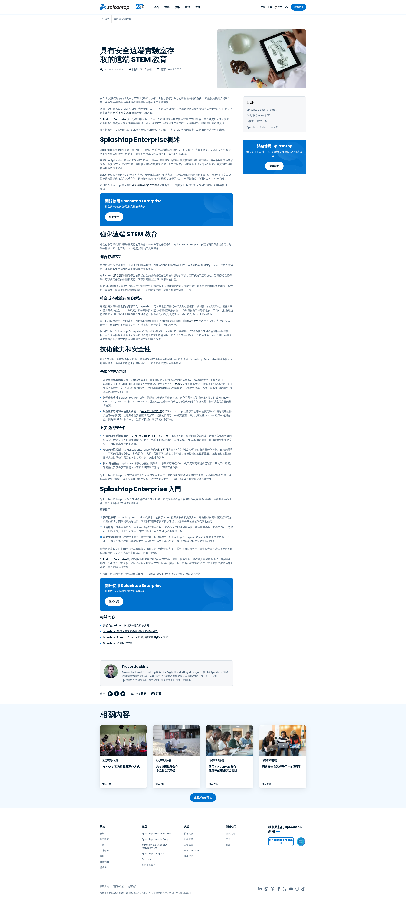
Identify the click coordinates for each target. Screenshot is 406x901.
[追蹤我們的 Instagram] (266, 889)
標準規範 (104, 886)
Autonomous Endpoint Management (154, 846)
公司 (197, 7)
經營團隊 (104, 839)
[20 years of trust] (139, 7)
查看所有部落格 (203, 797)
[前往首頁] (115, 7)
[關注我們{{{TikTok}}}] (303, 889)
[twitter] (122, 693)
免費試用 (298, 7)
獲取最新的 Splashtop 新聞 (285, 829)
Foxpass (146, 859)
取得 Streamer (192, 850)
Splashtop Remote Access (156, 833)
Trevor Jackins (114, 69)
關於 (102, 826)
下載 (270, 7)
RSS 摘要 (141, 693)
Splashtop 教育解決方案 (117, 643)
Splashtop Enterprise (113, 119)
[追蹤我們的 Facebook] (278, 889)
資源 (187, 7)
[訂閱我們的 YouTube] (291, 889)
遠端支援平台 (193, 321)
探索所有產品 (148, 864)
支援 (263, 7)
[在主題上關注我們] (272, 889)
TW (280, 7)
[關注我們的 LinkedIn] (260, 889)
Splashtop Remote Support (157, 839)
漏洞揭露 (188, 844)
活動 (102, 844)
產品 (156, 7)
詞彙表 (103, 867)
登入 (287, 7)
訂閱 (158, 693)
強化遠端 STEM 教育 (258, 115)
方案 (167, 7)
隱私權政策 (118, 886)
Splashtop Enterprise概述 (262, 110)
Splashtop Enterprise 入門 (263, 127)
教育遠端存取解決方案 (144, 185)
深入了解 (106, 783)
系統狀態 (188, 839)
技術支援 (188, 833)
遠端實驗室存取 (122, 113)
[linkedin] (110, 693)
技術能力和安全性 (257, 121)
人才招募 (104, 850)
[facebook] (116, 693)
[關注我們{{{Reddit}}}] (297, 889)
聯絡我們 (104, 861)
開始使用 (114, 217)
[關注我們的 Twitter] (285, 889)
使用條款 (132, 886)
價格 (177, 7)
